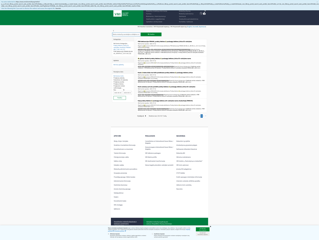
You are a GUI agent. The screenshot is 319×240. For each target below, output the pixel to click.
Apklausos (117, 209)
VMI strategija (118, 205)
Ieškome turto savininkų (183, 185)
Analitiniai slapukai (159, 234)
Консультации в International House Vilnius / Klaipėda (159, 148)
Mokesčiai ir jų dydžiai (183, 141)
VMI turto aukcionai (182, 165)
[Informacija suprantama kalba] (204, 14)
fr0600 (148, 49)
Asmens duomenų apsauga (122, 189)
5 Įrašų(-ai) (140, 116)
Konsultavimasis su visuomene (123, 149)
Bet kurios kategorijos (120, 43)
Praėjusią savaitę (118, 82)
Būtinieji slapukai (115, 234)
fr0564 (145, 49)
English (189, 27)
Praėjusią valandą (118, 78)
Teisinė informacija (120, 153)
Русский (195, 27)
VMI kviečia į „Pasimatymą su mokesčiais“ (189, 161)
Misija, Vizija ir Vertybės (121, 141)
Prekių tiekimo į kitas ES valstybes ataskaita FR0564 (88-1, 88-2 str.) (122, 47)
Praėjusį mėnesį (118, 84)
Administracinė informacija (122, 181)
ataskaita (140, 49)
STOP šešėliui (180, 173)
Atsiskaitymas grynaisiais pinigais (186, 145)
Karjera (116, 197)
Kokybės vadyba (119, 165)
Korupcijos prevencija (120, 173)
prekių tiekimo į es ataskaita (157, 66)
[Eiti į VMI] (120, 12)
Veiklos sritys (118, 161)
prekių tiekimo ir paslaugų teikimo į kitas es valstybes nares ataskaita (176, 49)
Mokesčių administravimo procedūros (125, 169)
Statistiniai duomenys (120, 185)
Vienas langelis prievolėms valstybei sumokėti (159, 165)
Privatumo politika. (119, 231)
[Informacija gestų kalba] (201, 14)
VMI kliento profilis (151, 157)
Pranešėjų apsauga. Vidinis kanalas (124, 177)
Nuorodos (179, 189)
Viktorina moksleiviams (183, 157)
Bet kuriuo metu (118, 76)
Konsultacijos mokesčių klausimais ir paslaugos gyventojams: (125, 223)
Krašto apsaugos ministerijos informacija (189, 177)
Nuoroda (58, 8)
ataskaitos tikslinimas (168, 66)
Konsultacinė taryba (120, 201)
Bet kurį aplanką (118, 65)
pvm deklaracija (157, 49)
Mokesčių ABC (180, 153)
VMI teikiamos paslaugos (153, 153)
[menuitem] (156, 11)
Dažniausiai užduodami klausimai (186, 149)
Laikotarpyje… (118, 88)
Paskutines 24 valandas (120, 80)
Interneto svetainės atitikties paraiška (188, 181)
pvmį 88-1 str (147, 66)
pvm (152, 49)
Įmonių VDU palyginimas (183, 169)
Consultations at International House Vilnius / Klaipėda (159, 142)
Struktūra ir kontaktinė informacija (124, 145)
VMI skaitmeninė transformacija (155, 161)
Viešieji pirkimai (118, 193)
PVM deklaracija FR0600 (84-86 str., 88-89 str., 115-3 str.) (123, 52)
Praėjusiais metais (119, 86)
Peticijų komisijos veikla (121, 157)
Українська (202, 27)
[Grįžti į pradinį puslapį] (113, 30)
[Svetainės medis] (205, 11)
